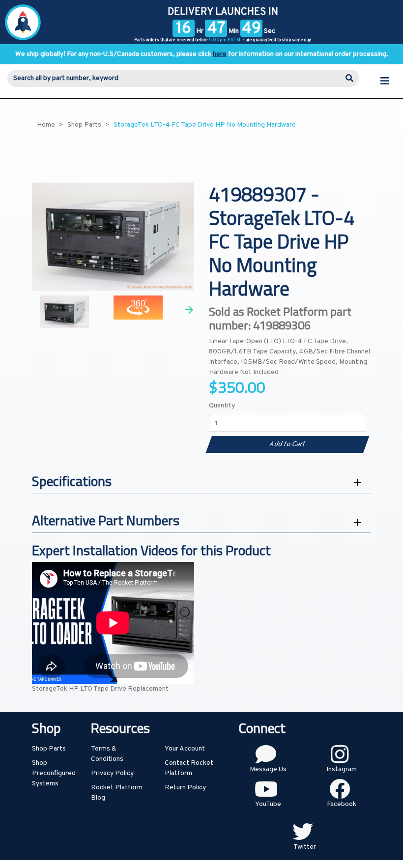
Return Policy (185, 787)
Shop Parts (49, 749)
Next (189, 310)
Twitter (304, 847)
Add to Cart (287, 444)
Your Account (185, 749)
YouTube (268, 804)
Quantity (222, 406)
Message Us (268, 769)
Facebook (341, 804)
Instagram (341, 769)
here (220, 54)
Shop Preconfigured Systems (54, 773)
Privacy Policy (112, 773)
